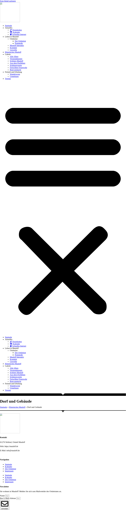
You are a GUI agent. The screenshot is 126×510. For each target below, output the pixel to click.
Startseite (8, 26)
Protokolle (19, 43)
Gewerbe (13, 50)
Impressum (9, 471)
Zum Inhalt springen (8, 1)
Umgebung (14, 76)
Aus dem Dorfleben (17, 63)
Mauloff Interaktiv (17, 45)
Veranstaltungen (16, 59)
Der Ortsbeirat (20, 41)
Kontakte (13, 48)
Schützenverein (16, 65)
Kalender (8, 467)
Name (2, 496)
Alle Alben (14, 56)
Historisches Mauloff (13, 52)
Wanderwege (15, 74)
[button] (63, 208)
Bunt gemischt (15, 70)
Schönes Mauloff (16, 61)
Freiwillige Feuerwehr (18, 68)
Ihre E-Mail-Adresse (8, 498)
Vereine (8, 79)
